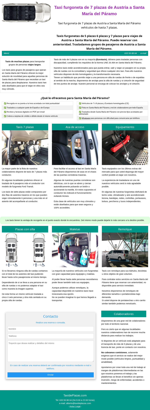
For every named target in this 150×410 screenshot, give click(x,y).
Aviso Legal (74, 406)
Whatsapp (86, 118)
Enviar (51, 375)
